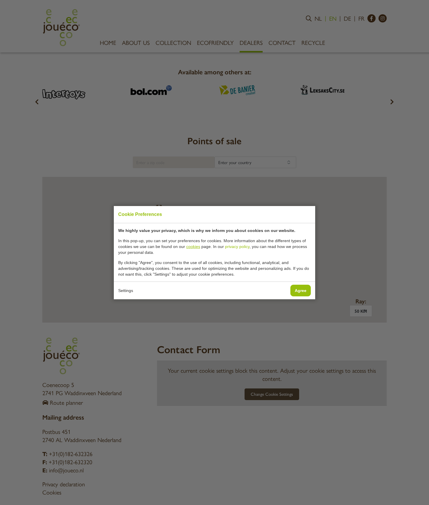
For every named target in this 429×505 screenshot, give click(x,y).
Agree (300, 290)
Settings (125, 290)
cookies (193, 246)
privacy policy (237, 246)
